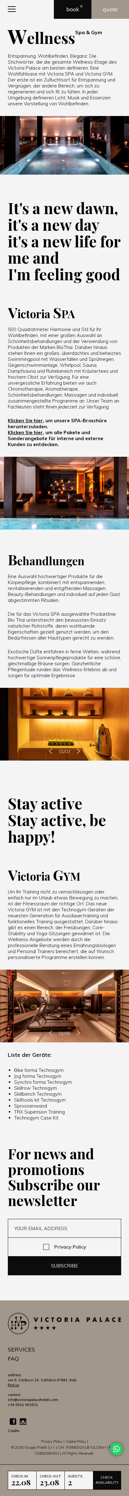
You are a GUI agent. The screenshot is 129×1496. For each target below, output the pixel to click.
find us (13, 1385)
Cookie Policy (76, 1441)
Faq (13, 1358)
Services (21, 1349)
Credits (13, 1431)
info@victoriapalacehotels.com (33, 1400)
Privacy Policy (70, 1247)
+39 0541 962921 (23, 1405)
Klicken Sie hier (25, 421)
